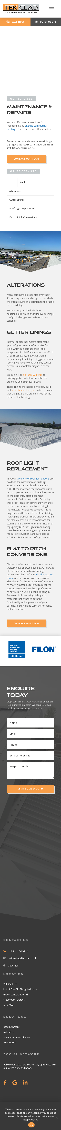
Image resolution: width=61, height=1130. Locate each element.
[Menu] (52, 9)
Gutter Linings (17, 199)
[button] (30, 789)
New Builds (9, 1042)
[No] (56, 1117)
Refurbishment (11, 1026)
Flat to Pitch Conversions (23, 217)
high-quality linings (33, 374)
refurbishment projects (24, 390)
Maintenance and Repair (16, 1037)
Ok (31, 1125)
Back (22, 182)
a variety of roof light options (33, 478)
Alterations (15, 191)
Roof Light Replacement (22, 208)
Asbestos (8, 1032)
